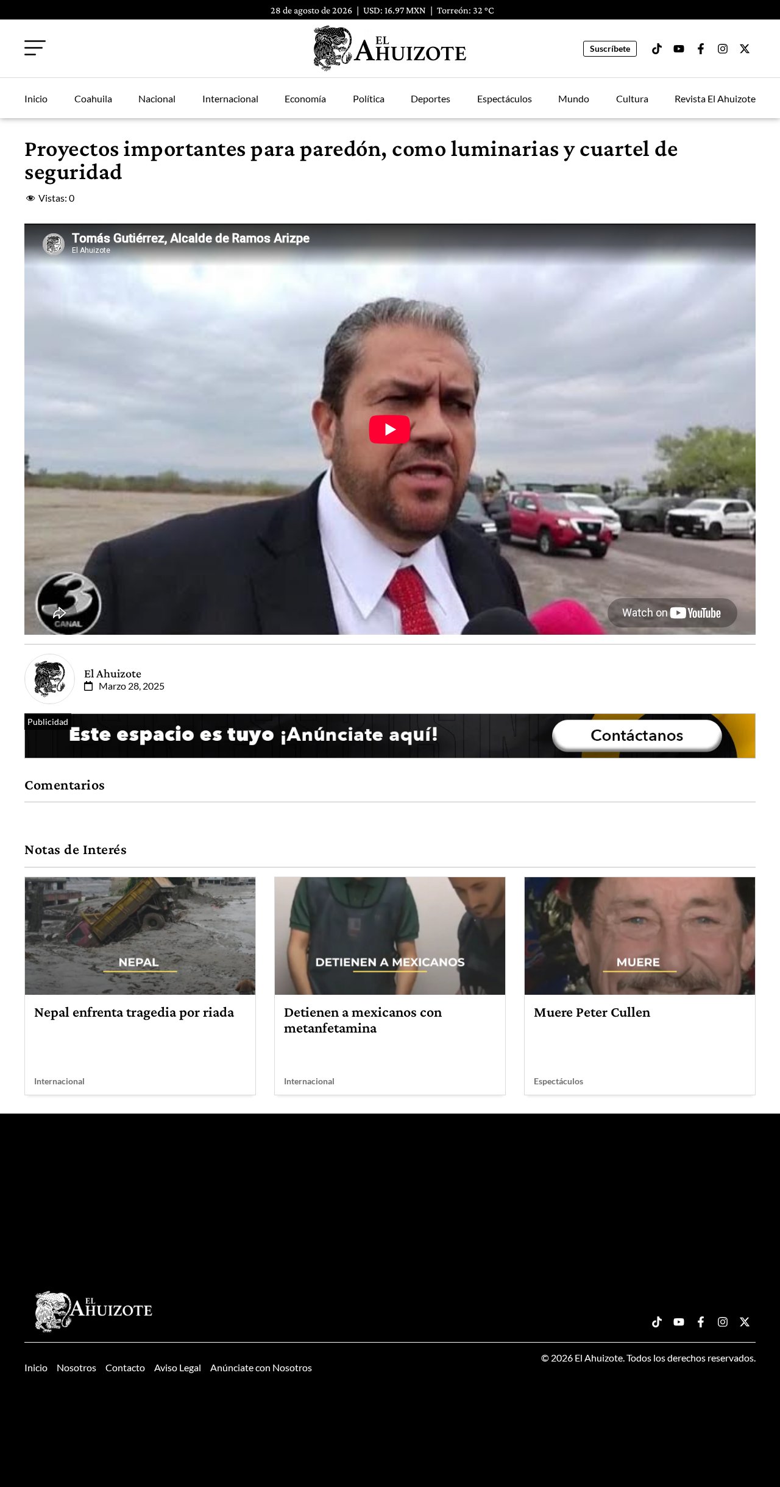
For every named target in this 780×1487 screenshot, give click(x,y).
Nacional (157, 98)
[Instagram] (723, 49)
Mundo (573, 98)
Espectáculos (504, 98)
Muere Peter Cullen (592, 1011)
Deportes (430, 98)
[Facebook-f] (701, 49)
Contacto (125, 1367)
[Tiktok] (657, 49)
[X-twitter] (745, 49)
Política (369, 98)
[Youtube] (679, 49)
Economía (305, 98)
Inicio (36, 98)
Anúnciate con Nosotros (261, 1367)
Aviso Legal (177, 1367)
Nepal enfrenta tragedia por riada (134, 1011)
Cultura (632, 98)
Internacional (230, 98)
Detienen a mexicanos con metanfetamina (363, 1019)
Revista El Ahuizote (715, 98)
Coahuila (93, 98)
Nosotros (76, 1367)
